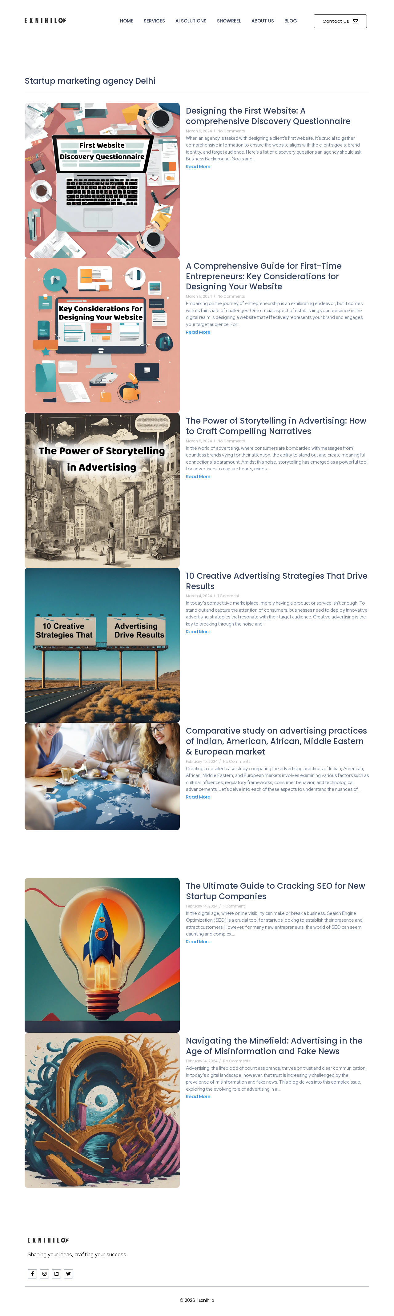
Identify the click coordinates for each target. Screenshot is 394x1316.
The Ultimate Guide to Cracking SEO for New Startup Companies (275, 891)
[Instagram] (44, 1273)
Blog (290, 21)
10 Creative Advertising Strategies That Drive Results (277, 581)
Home (126, 21)
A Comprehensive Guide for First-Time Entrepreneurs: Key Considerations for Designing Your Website (264, 276)
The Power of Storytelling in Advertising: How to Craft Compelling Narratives (276, 426)
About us (262, 21)
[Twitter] (68, 1273)
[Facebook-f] (32, 1273)
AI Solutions (191, 21)
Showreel (229, 21)
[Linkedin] (56, 1273)
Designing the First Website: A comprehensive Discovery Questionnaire (268, 116)
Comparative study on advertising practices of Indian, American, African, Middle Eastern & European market (276, 741)
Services (154, 21)
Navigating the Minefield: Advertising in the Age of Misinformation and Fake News (274, 1046)
